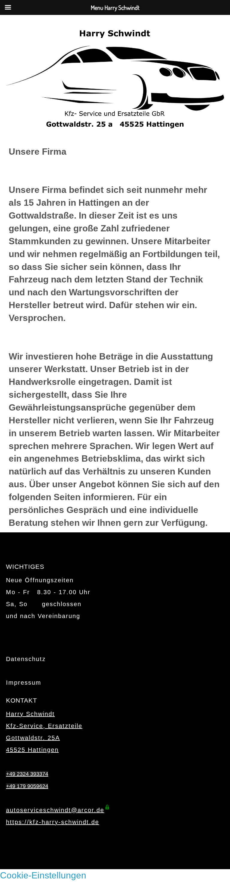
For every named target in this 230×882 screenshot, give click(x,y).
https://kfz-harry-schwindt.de (52, 822)
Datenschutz (26, 659)
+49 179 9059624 (27, 786)
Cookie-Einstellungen (43, 875)
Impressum (23, 682)
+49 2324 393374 (27, 774)
